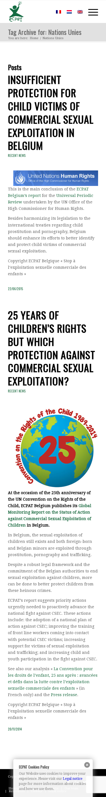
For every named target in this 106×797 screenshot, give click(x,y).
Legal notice (72, 779)
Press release (64, 694)
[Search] (44, 11)
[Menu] (90, 11)
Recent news (17, 155)
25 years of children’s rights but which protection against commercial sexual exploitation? (51, 347)
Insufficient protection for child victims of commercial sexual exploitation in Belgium (51, 112)
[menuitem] (44, 11)
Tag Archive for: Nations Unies (44, 32)
